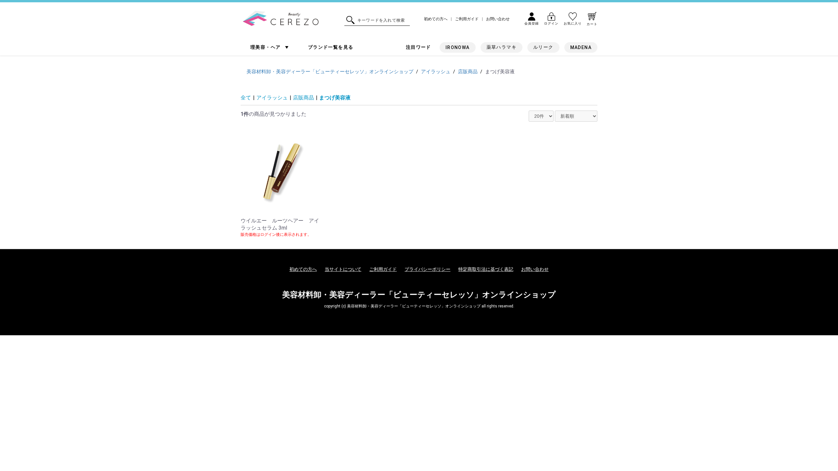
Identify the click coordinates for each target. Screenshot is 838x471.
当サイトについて (343, 269)
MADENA (581, 47)
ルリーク (543, 47)
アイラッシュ (272, 98)
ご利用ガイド (467, 19)
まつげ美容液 (335, 98)
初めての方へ (435, 19)
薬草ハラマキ (501, 47)
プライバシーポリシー (427, 269)
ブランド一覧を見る (331, 47)
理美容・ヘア (266, 47)
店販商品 (303, 98)
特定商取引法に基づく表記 (485, 269)
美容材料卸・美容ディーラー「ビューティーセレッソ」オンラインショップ (419, 294)
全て (246, 98)
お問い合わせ (498, 19)
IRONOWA (458, 47)
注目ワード (418, 47)
